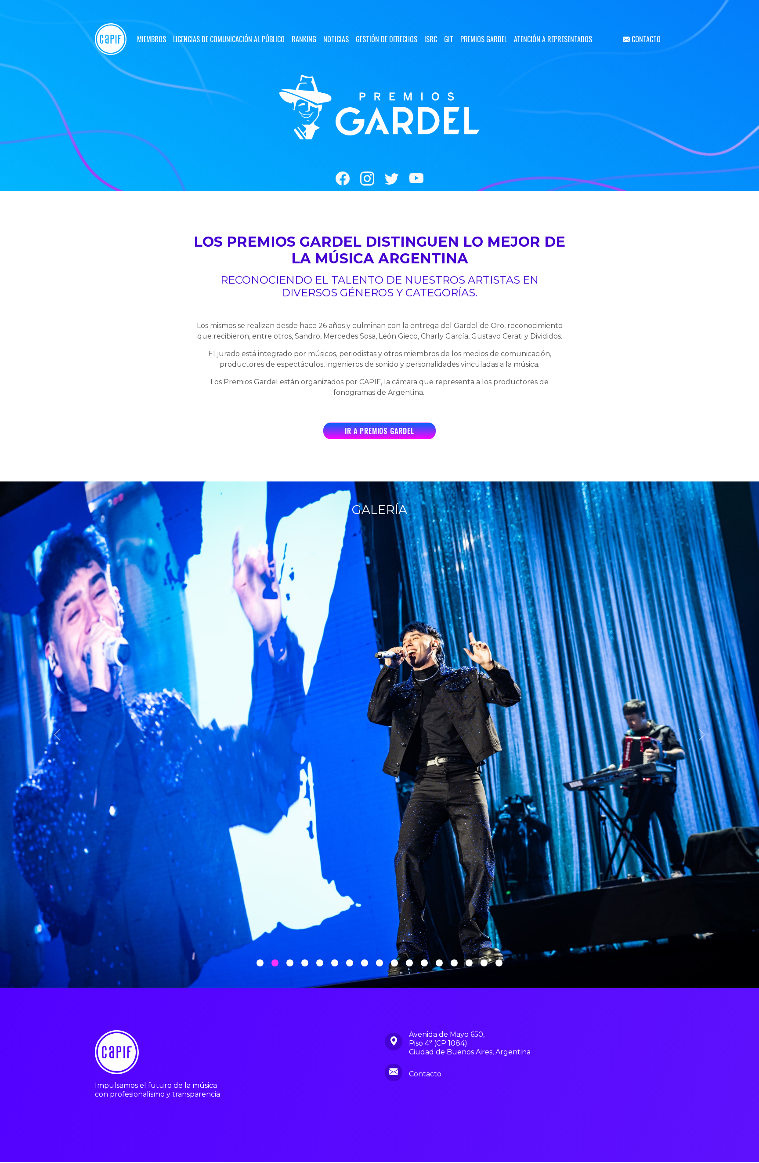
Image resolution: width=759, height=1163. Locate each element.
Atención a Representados (553, 39)
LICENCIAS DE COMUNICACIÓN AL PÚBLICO (229, 39)
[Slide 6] (350, 964)
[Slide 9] (394, 964)
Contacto (645, 39)
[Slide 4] (320, 964)
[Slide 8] (379, 964)
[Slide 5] (335, 964)
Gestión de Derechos (386, 39)
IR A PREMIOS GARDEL (379, 431)
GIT (448, 39)
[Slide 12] (439, 964)
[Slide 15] (484, 964)
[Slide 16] (499, 964)
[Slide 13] (454, 964)
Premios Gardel (483, 39)
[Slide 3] (305, 964)
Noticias (336, 39)
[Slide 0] (260, 964)
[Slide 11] (424, 964)
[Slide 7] (365, 964)
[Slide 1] (275, 964)
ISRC (430, 39)
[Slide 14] (469, 964)
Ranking (304, 39)
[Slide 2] (290, 964)
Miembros (151, 39)
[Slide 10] (409, 964)
